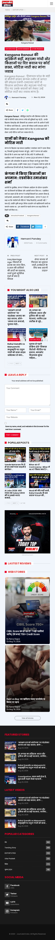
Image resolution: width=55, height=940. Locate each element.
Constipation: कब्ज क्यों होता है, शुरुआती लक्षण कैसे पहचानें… (32, 777)
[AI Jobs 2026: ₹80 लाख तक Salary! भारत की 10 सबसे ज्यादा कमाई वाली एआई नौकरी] (15, 480)
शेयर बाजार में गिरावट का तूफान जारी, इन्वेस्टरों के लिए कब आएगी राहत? (39, 265)
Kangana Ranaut (33, 216)
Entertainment (24, 49)
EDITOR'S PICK (11, 49)
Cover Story (13, 340)
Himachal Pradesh (17, 216)
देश (9, 306)
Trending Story (10, 848)
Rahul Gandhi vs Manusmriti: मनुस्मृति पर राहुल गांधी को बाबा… (32, 766)
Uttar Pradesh (37, 49)
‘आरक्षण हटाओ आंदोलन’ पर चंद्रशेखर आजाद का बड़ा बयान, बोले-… (33, 743)
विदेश (6, 864)
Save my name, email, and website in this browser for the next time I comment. (27, 427)
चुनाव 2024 (8, 870)
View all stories (27, 718)
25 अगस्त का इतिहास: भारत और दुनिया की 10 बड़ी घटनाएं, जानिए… (32, 755)
